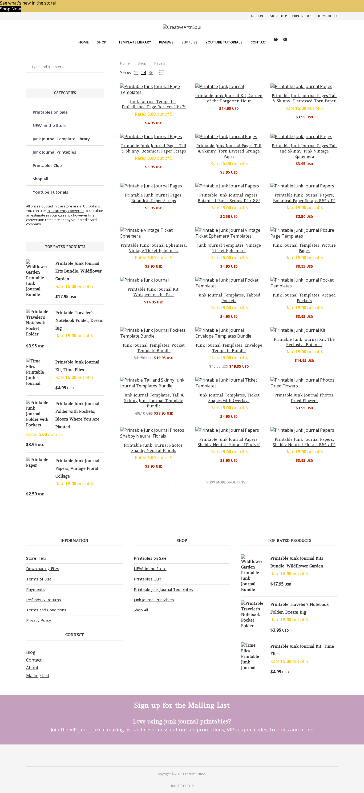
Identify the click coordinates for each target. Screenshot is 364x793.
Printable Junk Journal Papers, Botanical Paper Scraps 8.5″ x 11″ (304, 198)
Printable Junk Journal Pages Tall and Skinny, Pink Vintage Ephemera (304, 151)
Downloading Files (42, 568)
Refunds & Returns (43, 599)
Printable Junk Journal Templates (163, 589)
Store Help (278, 16)
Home (83, 42)
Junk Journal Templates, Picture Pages (304, 248)
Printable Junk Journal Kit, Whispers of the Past (154, 292)
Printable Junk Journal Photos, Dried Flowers (304, 398)
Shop (101, 42)
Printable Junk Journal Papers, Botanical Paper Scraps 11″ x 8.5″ (229, 198)
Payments (35, 589)
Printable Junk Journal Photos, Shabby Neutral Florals (154, 448)
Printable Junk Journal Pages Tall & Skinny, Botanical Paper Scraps (153, 148)
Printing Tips (302, 16)
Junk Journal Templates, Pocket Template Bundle (154, 348)
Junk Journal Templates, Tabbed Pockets (228, 298)
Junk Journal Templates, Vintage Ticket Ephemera (229, 248)
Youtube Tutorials (223, 42)
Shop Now (10, 9)
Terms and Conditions (46, 609)
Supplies (189, 42)
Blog (30, 652)
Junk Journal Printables (54, 152)
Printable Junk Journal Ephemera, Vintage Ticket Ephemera (154, 248)
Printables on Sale (50, 112)
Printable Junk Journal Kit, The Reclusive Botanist (304, 342)
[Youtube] (189, 755)
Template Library (134, 42)
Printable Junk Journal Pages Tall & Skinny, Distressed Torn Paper (304, 98)
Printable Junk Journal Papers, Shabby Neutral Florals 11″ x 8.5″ (229, 442)
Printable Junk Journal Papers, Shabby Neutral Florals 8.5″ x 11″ (304, 442)
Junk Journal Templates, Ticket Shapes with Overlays (229, 398)
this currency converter (65, 210)
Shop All (40, 178)
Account (258, 16)
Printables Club (47, 165)
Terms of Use (328, 16)
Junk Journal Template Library (61, 138)
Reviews (166, 42)
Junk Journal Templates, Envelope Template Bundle (229, 348)
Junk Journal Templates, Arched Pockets (304, 298)
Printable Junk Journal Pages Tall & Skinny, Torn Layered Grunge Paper (228, 151)
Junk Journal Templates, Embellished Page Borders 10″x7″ (154, 104)
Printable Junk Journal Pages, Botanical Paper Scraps (153, 198)
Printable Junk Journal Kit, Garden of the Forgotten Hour (228, 98)
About (32, 668)
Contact (258, 42)
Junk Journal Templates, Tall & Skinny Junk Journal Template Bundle (153, 400)
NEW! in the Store (50, 125)
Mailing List (37, 675)
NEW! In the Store (150, 568)
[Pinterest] (174, 755)
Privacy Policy (38, 620)
